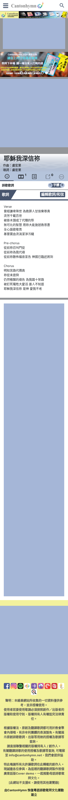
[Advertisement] (34, 33)
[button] (21, 73)
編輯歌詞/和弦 (52, 194)
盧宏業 (16, 165)
